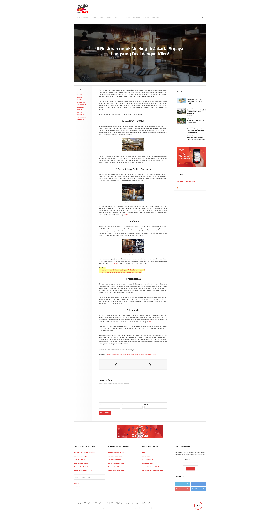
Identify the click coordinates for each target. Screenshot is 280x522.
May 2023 (79, 99)
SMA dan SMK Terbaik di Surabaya (117, 474)
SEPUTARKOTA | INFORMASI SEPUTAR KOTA (114, 503)
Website (146, 404)
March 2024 (80, 94)
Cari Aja (116, 263)
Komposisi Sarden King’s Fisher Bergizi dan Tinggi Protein (194, 101)
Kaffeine (128, 354)
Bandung (93, 17)
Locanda (132, 354)
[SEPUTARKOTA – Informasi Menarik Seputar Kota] (82, 7)
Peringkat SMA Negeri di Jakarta (116, 452)
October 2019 (80, 122)
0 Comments (190, 104)
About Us (76, 483)
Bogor (101, 17)
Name (100, 404)
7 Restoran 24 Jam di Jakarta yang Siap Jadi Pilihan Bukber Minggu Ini (123, 270)
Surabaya (108, 17)
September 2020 (81, 117)
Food (188, 97)
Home (78, 17)
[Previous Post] (116, 364)
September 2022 (81, 104)
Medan (116, 17)
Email (123, 404)
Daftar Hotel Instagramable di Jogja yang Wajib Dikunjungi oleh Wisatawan (195, 130)
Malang (128, 17)
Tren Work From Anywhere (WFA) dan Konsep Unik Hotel (196, 138)
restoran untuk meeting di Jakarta (148, 354)
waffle (126, 215)
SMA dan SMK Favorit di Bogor (116, 463)
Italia (149, 322)
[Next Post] (150, 364)
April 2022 (79, 112)
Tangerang (136, 17)
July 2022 (79, 109)
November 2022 (81, 102)
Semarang (146, 17)
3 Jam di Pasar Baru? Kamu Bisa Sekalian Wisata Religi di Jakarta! (121, 272)
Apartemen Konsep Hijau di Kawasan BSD (195, 121)
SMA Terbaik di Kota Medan (115, 456)
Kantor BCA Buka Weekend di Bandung (84, 452)
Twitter (178, 483)
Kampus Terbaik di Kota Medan (116, 470)
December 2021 (81, 114)
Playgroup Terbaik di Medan (81, 466)
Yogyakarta (155, 17)
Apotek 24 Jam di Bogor (80, 456)
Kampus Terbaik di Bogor (114, 466)
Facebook (194, 483)
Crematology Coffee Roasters (111, 354)
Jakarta (85, 17)
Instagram (194, 488)
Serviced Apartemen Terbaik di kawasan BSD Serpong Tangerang (196, 111)
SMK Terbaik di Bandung (114, 459)
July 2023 (79, 97)
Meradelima (137, 354)
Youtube (178, 488)
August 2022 (80, 107)
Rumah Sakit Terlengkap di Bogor (83, 470)
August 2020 (80, 119)
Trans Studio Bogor (79, 459)
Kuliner (143, 452)
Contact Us (77, 486)
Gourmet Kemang (122, 354)
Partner (181, 187)
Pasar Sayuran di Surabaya (81, 463)
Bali (122, 17)
